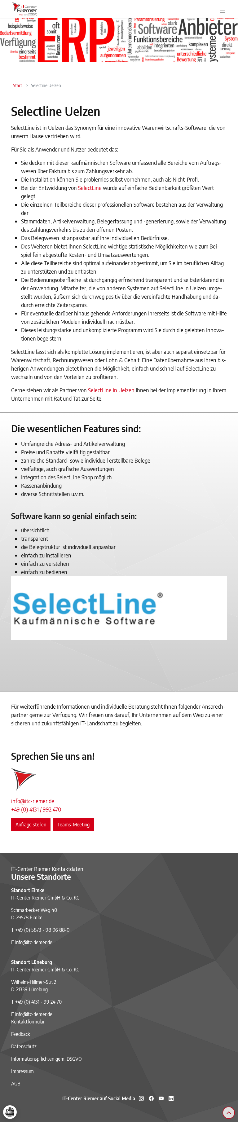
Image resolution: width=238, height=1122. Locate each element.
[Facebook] (151, 1098)
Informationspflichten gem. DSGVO (46, 1059)
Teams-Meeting (73, 824)
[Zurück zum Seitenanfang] (229, 1113)
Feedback (20, 1034)
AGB (15, 1083)
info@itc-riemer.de (32, 800)
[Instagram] (141, 1098)
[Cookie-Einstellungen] (10, 1112)
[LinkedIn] (171, 1098)
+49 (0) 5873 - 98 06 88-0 (42, 930)
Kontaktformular (28, 1022)
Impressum (22, 1071)
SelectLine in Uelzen (112, 390)
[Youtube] (161, 1098)
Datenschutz (24, 1046)
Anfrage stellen (30, 824)
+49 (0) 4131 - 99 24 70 (38, 1002)
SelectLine (90, 187)
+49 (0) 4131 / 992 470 (36, 809)
